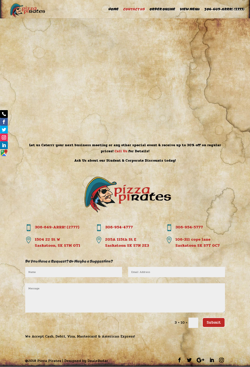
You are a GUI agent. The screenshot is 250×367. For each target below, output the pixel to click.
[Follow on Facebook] (4, 122)
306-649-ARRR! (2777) (224, 10)
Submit (214, 322)
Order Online (162, 10)
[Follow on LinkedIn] (4, 145)
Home (113, 10)
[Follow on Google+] (4, 153)
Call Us (120, 151)
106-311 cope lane (197, 242)
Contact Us (134, 10)
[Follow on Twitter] (4, 130)
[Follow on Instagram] (4, 137)
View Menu (189, 10)
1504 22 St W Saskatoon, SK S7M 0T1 (57, 242)
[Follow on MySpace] (4, 114)
